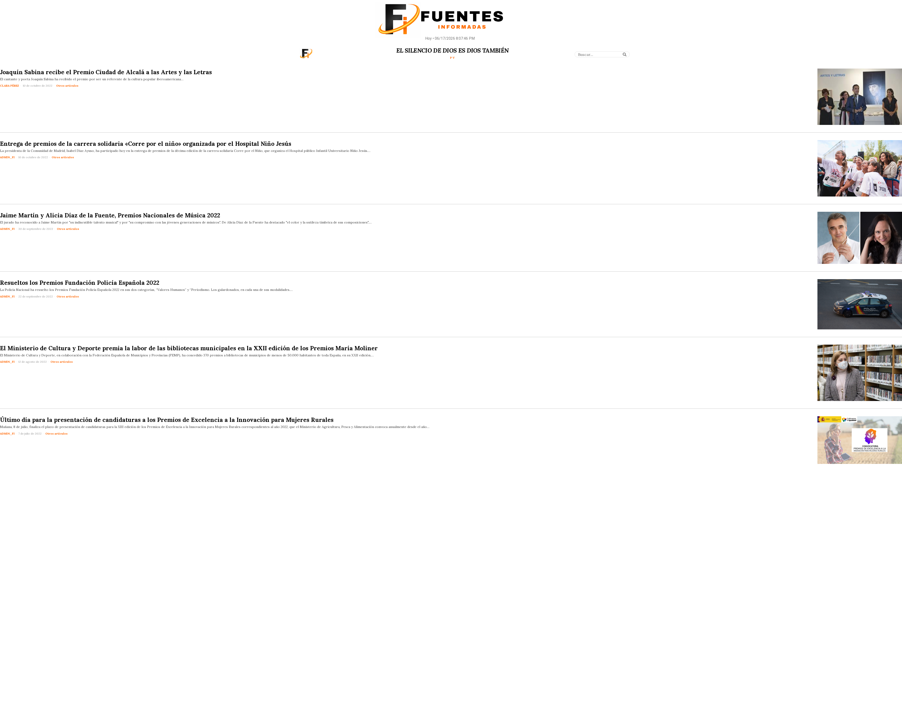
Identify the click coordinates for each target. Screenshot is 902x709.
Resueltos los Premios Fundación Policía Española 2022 (79, 282)
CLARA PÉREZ (9, 85)
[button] (624, 54)
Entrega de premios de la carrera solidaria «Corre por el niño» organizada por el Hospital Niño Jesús (145, 143)
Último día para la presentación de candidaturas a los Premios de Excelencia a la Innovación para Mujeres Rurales (167, 419)
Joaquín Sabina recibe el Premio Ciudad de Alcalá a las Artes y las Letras (106, 72)
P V (452, 57)
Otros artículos (67, 85)
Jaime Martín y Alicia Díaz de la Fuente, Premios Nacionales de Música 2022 (110, 215)
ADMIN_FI (7, 157)
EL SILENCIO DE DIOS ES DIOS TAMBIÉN (452, 50)
